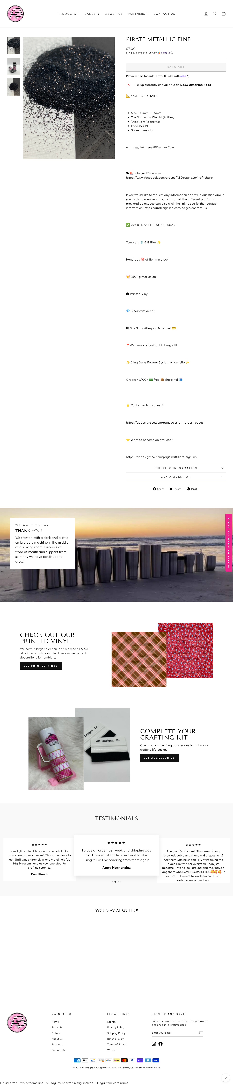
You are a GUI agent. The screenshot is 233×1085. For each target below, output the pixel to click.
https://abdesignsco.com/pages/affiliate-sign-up (161, 457)
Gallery (56, 1033)
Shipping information (176, 468)
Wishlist (111, 1050)
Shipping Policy (116, 1033)
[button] (176, 52)
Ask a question (176, 476)
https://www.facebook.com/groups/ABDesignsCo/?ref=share (169, 177)
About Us (57, 1038)
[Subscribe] (201, 1032)
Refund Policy (115, 1038)
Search (111, 1021)
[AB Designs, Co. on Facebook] (160, 1044)
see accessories (159, 757)
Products (57, 1027)
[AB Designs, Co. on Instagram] (154, 1044)
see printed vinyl (41, 665)
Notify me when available (228, 542)
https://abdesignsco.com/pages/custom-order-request (165, 422)
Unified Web (153, 1067)
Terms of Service (117, 1044)
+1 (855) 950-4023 (161, 225)
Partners (57, 1044)
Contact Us (58, 1050)
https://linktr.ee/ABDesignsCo (150, 147)
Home (55, 1021)
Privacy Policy (115, 1027)
